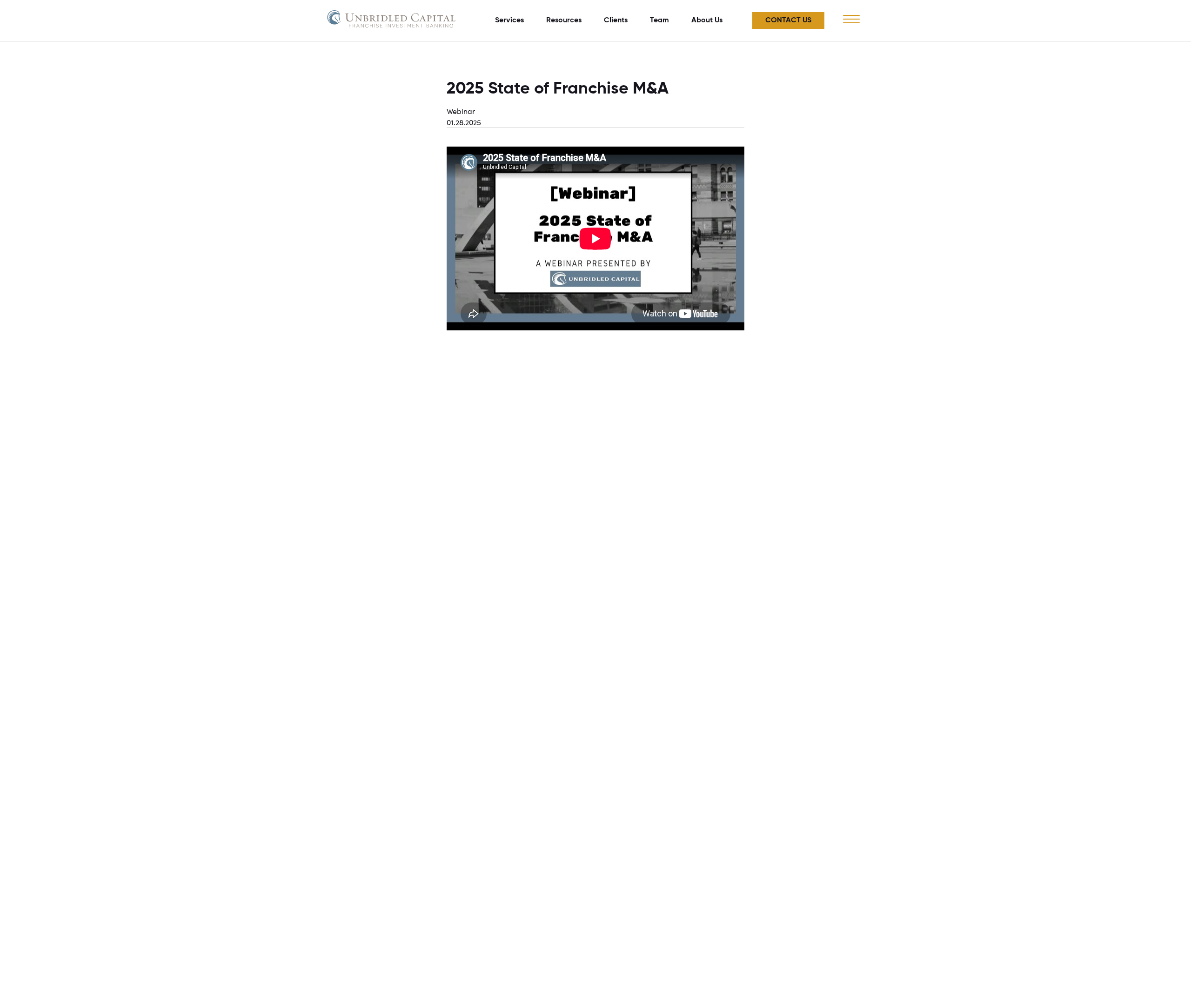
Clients (616, 20)
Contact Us (788, 20)
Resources (564, 20)
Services (509, 20)
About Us (707, 20)
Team (659, 20)
